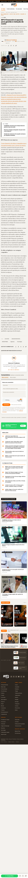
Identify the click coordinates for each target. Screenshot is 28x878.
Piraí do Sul (17, 707)
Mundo (2, 705)
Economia (3, 697)
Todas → (25, 602)
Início (2, 12)
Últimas (3, 9)
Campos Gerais (19, 1)
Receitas (3, 728)
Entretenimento (4, 712)
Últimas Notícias (4, 684)
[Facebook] (11, 46)
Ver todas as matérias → (14, 369)
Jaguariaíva (17, 695)
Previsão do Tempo (5, 719)
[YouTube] (19, 677)
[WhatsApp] (8, 46)
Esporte (3, 701)
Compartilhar (10, 875)
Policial (2, 695)
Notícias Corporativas (11, 12)
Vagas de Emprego (5, 725)
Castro (16, 684)
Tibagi (16, 691)
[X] (14, 46)
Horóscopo (3, 721)
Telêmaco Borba (18, 693)
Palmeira (17, 689)
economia (7, 338)
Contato (17, 721)
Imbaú (16, 710)
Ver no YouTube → (23, 631)
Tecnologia (19, 341)
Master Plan (17, 731)
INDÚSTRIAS (5, 341)
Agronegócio (4, 699)
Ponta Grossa (10, 9)
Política (2, 693)
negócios (12, 341)
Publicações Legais (5, 732)
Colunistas (3, 707)
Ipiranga (16, 701)
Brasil (2, 703)
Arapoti (16, 697)
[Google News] (24, 677)
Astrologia (3, 730)
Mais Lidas (3, 686)
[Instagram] (23, 347)
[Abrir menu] (2, 5)
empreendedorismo (16, 338)
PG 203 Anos (19, 9)
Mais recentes (5, 377)
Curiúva (16, 705)
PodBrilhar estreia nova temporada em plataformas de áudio (14, 126)
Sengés (16, 699)
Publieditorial (4, 714)
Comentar (8, 43)
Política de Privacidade (20, 723)
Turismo (3, 710)
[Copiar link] (16, 46)
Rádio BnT (25, 1)
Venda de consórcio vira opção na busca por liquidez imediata (14, 134)
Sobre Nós (17, 719)
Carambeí (17, 686)
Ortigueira (17, 703)
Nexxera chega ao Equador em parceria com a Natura (14, 130)
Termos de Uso (18, 725)
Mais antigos (13, 377)
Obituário (3, 723)
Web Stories (3, 734)
